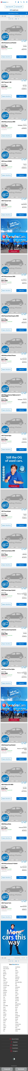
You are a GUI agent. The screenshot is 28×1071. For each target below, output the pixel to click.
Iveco (4, 1024)
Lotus (16, 973)
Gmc (4, 1004)
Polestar (17, 998)
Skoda (16, 1012)
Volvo (16, 1030)
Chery (4, 980)
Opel (16, 995)
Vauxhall (17, 1025)
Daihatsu (5, 990)
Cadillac (5, 978)
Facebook (15, 1042)
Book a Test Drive (6, 56)
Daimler (5, 992)
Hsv (4, 1017)
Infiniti (4, 1020)
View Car (21, 56)
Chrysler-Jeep (6, 985)
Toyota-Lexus (18, 1024)
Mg (16, 983)
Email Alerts (15, 1048)
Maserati (17, 978)
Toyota (16, 1022)
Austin (4, 972)
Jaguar (4, 1027)
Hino (4, 1012)
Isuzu (4, 1022)
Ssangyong (17, 1015)
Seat (16, 1010)
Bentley (4, 973)
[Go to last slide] (3, 31)
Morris (16, 988)
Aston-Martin (6, 968)
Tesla (16, 1020)
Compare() (7, 1069)
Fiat (4, 997)
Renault (17, 1005)
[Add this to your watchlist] (22, 41)
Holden (4, 1014)
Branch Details (15, 1039)
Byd (4, 977)
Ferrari (4, 995)
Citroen (5, 987)
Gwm (4, 1007)
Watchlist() (21, 1069)
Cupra (4, 988)
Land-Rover (17, 967)
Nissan (16, 990)
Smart (16, 1014)
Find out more (14, 251)
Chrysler (5, 983)
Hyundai (5, 1019)
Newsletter (15, 1045)
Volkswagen (17, 1029)
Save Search (18, 6)
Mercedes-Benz (18, 982)
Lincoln (16, 972)
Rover (16, 1007)
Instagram (15, 1051)
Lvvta (16, 975)
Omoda (16, 993)
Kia (4, 1030)
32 (16, 18)
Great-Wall (5, 1005)
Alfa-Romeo (5, 967)
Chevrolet (5, 982)
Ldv (16, 968)
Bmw (4, 975)
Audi (4, 970)
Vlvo (16, 1027)
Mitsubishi (17, 987)
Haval (4, 1009)
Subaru (16, 1017)
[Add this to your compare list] (25, 41)
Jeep (4, 1029)
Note (16, 992)
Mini (16, 985)
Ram (16, 1002)
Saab (16, 1009)
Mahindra (17, 977)
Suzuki (16, 1019)
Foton (4, 1000)
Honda (4, 1015)
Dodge (4, 993)
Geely (4, 1002)
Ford (4, 998)
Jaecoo (4, 1025)
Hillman (5, 1010)
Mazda (16, 980)
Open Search (9, 6)
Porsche (17, 1000)
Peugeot (17, 997)
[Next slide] (25, 31)
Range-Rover (18, 1004)
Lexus (16, 970)
